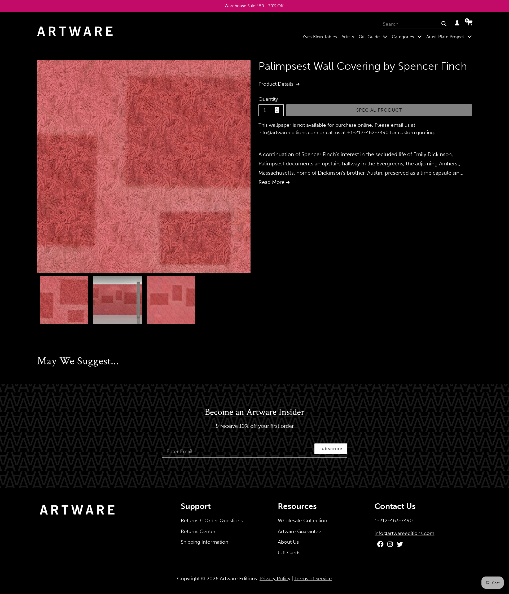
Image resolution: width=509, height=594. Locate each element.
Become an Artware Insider (254, 412)
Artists (347, 36)
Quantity (268, 99)
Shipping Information (204, 542)
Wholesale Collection (302, 520)
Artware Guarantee (299, 531)
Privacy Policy (275, 578)
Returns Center (198, 531)
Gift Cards (289, 552)
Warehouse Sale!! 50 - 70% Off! (255, 5)
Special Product (379, 110)
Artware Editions (238, 578)
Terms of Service (313, 578)
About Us (288, 542)
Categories (408, 36)
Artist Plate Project (450, 36)
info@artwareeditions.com (404, 533)
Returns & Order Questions (212, 520)
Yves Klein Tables (319, 36)
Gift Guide (374, 36)
